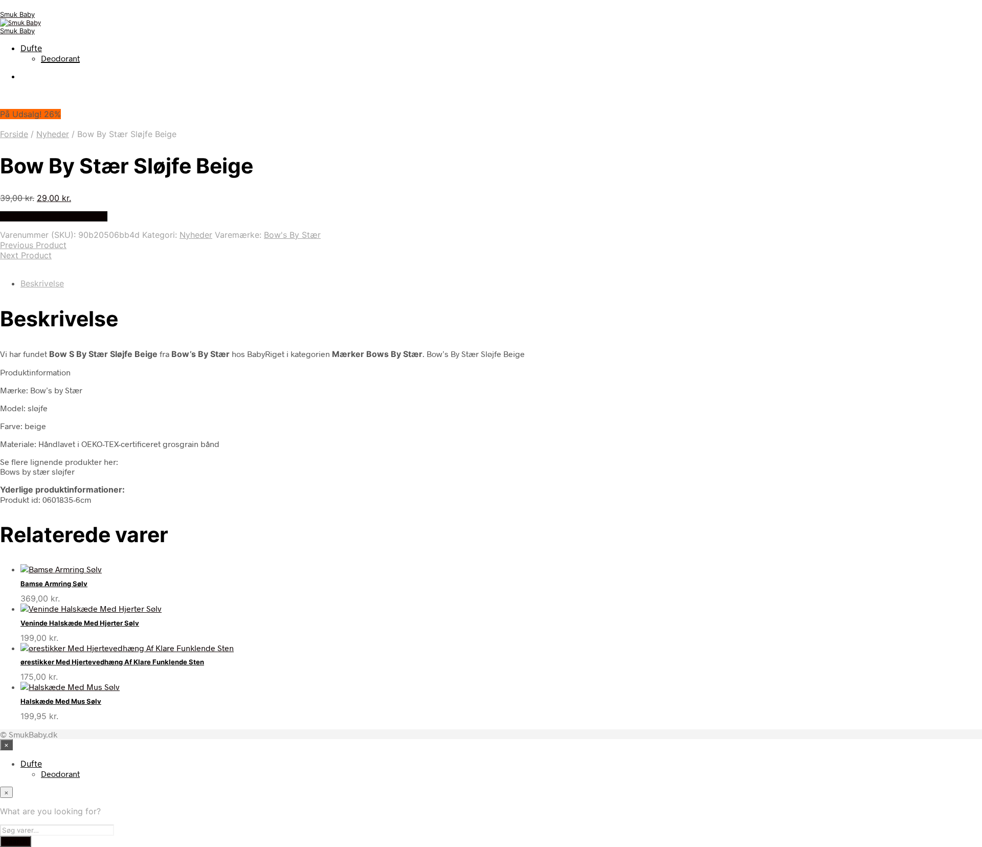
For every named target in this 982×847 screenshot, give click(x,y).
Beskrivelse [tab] (42, 283)
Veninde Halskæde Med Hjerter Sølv (79, 623)
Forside (14, 134)
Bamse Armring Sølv (53, 583)
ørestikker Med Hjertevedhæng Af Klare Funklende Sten (112, 662)
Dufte (31, 48)
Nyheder (52, 134)
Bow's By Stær (292, 235)
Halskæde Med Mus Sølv (60, 701)
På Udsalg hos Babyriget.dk (53, 216)
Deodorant (60, 58)
